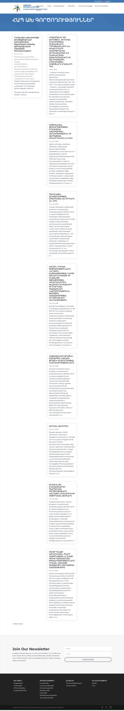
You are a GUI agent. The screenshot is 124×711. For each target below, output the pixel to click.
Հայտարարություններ (47, 685)
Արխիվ (38, 10)
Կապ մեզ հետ (98, 1)
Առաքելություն (18, 683)
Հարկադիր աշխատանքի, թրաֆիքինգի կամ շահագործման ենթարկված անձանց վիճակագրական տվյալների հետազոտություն (26, 44)
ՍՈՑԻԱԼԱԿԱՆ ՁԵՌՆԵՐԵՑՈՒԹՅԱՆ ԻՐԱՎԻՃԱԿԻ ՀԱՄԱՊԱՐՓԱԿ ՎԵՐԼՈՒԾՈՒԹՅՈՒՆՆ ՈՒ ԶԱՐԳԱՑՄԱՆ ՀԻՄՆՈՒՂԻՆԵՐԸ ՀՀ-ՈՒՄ (60, 131)
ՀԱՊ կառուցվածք (19, 688)
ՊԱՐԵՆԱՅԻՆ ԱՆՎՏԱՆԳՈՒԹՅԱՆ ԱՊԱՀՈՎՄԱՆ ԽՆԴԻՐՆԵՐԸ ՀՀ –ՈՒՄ (62, 197)
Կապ (93, 685)
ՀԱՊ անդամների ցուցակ (74, 683)
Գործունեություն (59, 6)
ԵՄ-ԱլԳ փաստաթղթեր (85, 6)
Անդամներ (71, 6)
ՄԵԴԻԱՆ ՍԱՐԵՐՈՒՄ (58, 426)
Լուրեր (49, 6)
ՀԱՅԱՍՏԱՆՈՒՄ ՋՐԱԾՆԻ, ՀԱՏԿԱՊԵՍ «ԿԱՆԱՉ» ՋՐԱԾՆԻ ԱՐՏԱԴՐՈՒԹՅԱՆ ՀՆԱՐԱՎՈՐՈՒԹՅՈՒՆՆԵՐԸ (61, 359)
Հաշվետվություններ (20, 690)
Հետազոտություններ (46, 688)
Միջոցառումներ (45, 690)
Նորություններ (44, 683)
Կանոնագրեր (18, 685)
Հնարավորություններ (46, 697)
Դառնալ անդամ (71, 685)
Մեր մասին (39, 6)
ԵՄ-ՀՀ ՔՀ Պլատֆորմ (101, 6)
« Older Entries (17, 624)
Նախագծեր (43, 693)
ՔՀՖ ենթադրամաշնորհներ (48, 695)
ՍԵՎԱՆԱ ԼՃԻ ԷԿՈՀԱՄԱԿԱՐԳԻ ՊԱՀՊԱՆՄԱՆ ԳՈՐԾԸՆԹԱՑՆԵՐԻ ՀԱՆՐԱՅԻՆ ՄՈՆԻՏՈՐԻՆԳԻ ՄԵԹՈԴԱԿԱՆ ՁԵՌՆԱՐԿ (62, 490)
